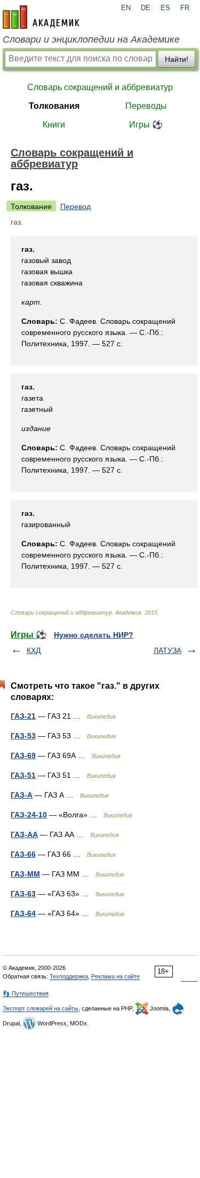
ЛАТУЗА (167, 650)
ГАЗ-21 (23, 716)
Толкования (54, 105)
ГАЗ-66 (23, 854)
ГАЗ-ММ (25, 874)
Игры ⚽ (146, 124)
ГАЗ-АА (24, 834)
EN (126, 8)
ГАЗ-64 (23, 913)
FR (184, 8)
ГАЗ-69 (23, 755)
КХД (34, 650)
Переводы (146, 105)
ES (165, 8)
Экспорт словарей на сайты (40, 1008)
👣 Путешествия (26, 993)
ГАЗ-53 (23, 735)
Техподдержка (69, 976)
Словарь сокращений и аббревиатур (100, 87)
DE (145, 8)
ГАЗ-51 (23, 775)
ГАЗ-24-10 (29, 814)
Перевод (75, 206)
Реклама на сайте (115, 976)
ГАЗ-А (22, 795)
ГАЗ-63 (23, 893)
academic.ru (41, 17)
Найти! (176, 59)
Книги (54, 124)
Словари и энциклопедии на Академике (91, 39)
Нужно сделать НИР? (93, 635)
